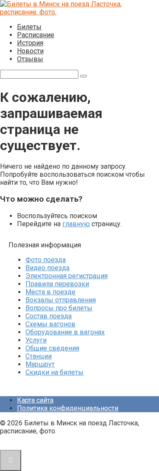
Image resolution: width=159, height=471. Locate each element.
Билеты (29, 27)
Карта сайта (35, 400)
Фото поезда (45, 260)
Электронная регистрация (66, 276)
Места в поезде (50, 292)
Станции (38, 356)
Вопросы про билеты (58, 308)
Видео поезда (47, 268)
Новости (30, 51)
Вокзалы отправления (60, 300)
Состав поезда (48, 316)
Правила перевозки (57, 284)
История (30, 43)
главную (76, 224)
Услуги (36, 340)
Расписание (35, 35)
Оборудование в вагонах (65, 332)
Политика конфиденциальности (67, 408)
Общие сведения (52, 348)
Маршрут (40, 364)
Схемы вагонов (50, 324)
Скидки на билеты (54, 372)
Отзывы (30, 59)
